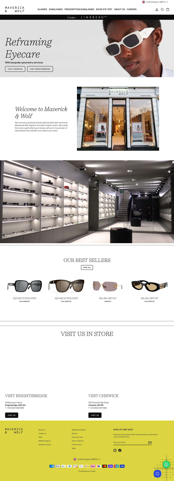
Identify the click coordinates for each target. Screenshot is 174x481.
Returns (74, 433)
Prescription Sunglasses (79, 9)
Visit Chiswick (15, 69)
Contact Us (42, 433)
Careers (132, 9)
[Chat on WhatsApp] (166, 464)
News (74, 448)
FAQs (40, 437)
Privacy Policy (77, 444)
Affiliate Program (44, 441)
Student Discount (44, 444)
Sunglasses (56, 9)
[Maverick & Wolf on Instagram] (114, 450)
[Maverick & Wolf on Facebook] (119, 450)
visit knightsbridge (40, 69)
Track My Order (77, 437)
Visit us (12, 415)
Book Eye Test (104, 9)
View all (87, 267)
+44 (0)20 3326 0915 (15, 408)
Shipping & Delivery (79, 430)
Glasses (42, 9)
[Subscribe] (150, 442)
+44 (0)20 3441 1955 (98, 408)
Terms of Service (78, 441)
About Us (119, 9)
